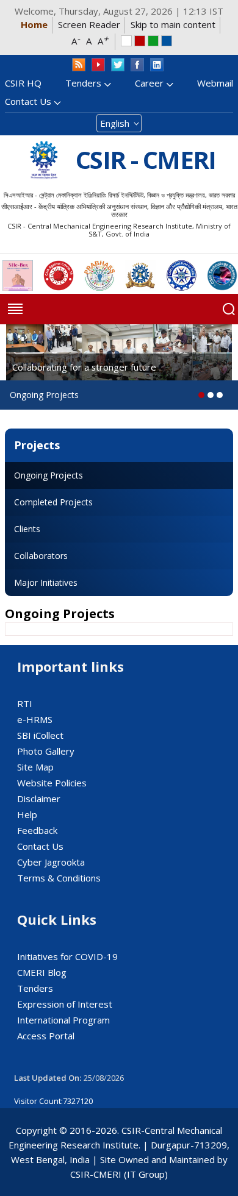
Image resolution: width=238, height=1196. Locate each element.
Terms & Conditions (59, 878)
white (126, 40)
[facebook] (137, 65)
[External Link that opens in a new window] (17, 275)
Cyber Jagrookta (51, 862)
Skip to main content (173, 24)
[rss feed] (78, 65)
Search (229, 309)
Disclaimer (38, 798)
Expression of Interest (64, 1004)
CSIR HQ (23, 83)
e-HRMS (34, 719)
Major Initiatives (46, 582)
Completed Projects (53, 502)
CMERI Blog (42, 972)
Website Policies (52, 783)
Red (139, 40)
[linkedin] (157, 65)
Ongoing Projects (48, 475)
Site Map (35, 767)
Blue (166, 40)
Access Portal (45, 1036)
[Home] (44, 160)
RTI (24, 703)
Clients (27, 529)
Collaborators (41, 555)
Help (27, 814)
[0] (201, 395)
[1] (210, 395)
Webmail (215, 83)
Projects (37, 445)
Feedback (37, 830)
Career (149, 83)
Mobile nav (15, 309)
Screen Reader (89, 24)
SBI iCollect (40, 735)
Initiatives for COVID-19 (67, 956)
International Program (63, 1020)
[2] (220, 395)
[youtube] (98, 65)
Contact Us (28, 101)
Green (153, 40)
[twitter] (117, 65)
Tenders (83, 83)
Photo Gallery (45, 751)
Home (34, 24)
